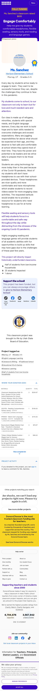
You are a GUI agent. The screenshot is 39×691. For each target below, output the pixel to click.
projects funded (28, 615)
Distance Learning (9, 369)
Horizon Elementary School (19, 73)
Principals (31, 652)
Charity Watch (10, 607)
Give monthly (6, 562)
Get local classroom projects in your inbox (19, 643)
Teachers (21, 652)
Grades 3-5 (18, 355)
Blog (21, 572)
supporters (10, 615)
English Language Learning (13, 358)
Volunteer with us (7, 575)
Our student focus (26, 562)
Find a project (6, 558)
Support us (6, 572)
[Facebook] (23, 638)
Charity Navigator (23, 607)
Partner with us (7, 569)
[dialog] (19, 676)
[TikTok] (29, 638)
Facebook (12, 301)
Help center (19, 552)
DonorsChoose (6, 3)
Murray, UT (7, 355)
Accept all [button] (19, 687)
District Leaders (11, 655)
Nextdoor (26, 301)
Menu (33, 3)
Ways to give (6, 579)
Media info (23, 575)
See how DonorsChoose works (19, 542)
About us (23, 558)
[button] (5, 301)
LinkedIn (33, 301)
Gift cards (5, 565)
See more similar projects (19, 509)
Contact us (23, 579)
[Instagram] (10, 638)
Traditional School (27, 362)
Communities (24, 569)
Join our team (24, 565)
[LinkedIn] (16, 638)
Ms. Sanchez (19, 70)
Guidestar (19, 610)
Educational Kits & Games (12, 365)
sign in (33, 467)
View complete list (19, 452)
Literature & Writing (10, 362)
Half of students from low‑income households (15, 373)
